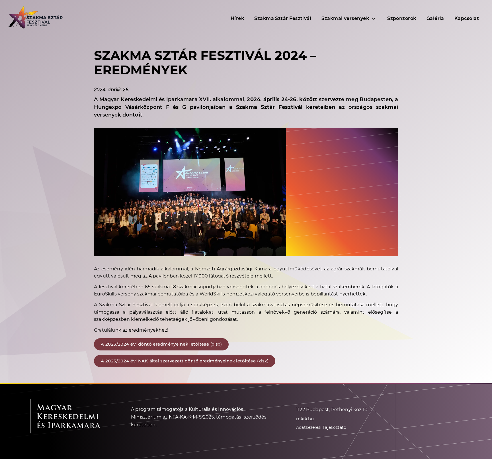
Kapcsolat (466, 18)
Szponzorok (401, 18)
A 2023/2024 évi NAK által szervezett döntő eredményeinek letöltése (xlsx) (184, 361)
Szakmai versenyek (345, 18)
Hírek (237, 18)
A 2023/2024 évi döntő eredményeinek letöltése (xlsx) (161, 344)
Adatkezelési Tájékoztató (321, 427)
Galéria (435, 18)
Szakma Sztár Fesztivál (282, 18)
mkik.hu (305, 418)
